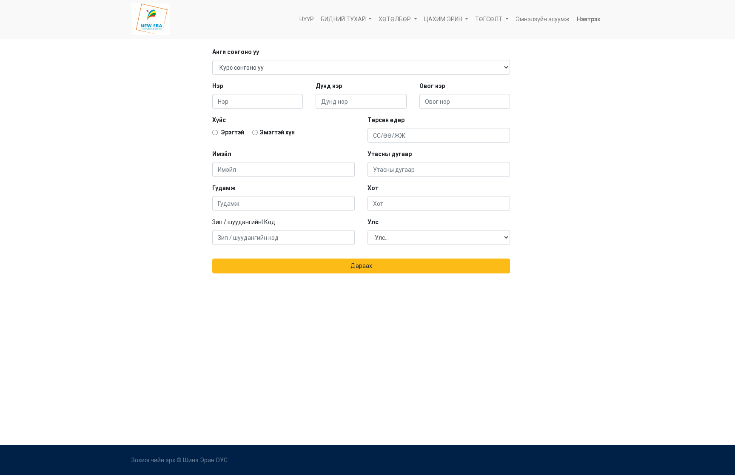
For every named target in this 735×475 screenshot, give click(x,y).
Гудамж (224, 188)
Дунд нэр (329, 85)
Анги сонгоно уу (235, 51)
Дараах (361, 265)
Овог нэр (432, 85)
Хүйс (219, 120)
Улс (373, 222)
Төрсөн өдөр (386, 120)
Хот (373, 188)
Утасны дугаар (390, 154)
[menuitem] (306, 19)
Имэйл (221, 154)
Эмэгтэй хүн (277, 132)
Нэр (217, 85)
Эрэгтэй (232, 132)
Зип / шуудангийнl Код (243, 222)
